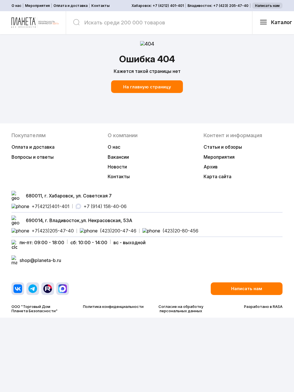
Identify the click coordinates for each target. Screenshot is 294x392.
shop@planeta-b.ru (40, 260)
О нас (16, 6)
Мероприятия (37, 6)
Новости (117, 166)
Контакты (100, 6)
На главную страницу (147, 87)
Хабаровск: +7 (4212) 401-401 (157, 6)
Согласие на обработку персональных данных (180, 308)
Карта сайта (217, 176)
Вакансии (118, 157)
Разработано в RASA (263, 306)
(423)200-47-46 (118, 230)
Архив (211, 166)
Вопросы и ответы (32, 157)
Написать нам (267, 5)
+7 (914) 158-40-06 (105, 206)
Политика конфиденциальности (113, 306)
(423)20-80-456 (180, 230)
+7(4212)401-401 (50, 206)
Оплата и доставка (70, 6)
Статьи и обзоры (223, 147)
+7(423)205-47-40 (53, 230)
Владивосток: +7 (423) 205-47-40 (217, 6)
